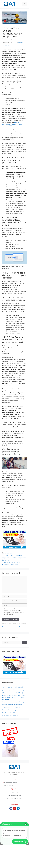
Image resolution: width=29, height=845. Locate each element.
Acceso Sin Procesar (8, 712)
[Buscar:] (12, 642)
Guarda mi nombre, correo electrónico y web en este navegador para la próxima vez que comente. (14, 612)
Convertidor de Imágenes (10, 710)
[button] (26, 824)
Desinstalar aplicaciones (10, 715)
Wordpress (8, 553)
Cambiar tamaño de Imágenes (12, 704)
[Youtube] (14, 808)
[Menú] (24, 4)
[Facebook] (10, 808)
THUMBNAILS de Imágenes (11, 707)
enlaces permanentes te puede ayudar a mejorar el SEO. (12, 124)
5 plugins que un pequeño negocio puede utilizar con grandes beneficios (14, 558)
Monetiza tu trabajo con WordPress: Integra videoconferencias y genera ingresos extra (14, 697)
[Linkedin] (18, 808)
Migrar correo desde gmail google (13, 702)
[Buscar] (24, 642)
